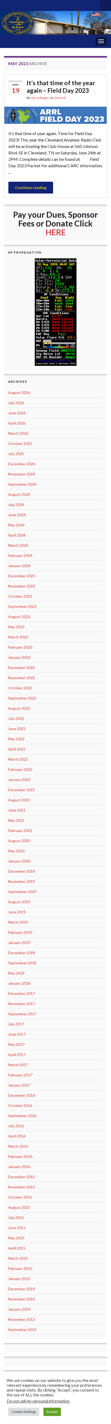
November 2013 (21, 1319)
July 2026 (16, 402)
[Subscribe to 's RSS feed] (6, 4)
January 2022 (19, 779)
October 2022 (20, 688)
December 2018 (21, 952)
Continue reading (30, 187)
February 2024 (20, 555)
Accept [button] (52, 1412)
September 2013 (22, 1329)
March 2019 (18, 922)
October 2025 (20, 443)
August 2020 (19, 840)
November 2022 (21, 677)
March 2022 (18, 759)
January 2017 (19, 1085)
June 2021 (17, 810)
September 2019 (22, 891)
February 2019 (20, 932)
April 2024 (16, 535)
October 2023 (20, 596)
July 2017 (16, 1024)
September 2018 (22, 963)
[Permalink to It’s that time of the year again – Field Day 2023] (55, 114)
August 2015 (19, 1207)
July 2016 (16, 1126)
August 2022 (19, 708)
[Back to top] (99, 1412)
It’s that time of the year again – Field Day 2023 (61, 86)
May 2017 (16, 1044)
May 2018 (16, 973)
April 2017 (16, 1054)
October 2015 (20, 1197)
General (60, 98)
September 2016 (22, 1115)
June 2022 (17, 728)
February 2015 (20, 1268)
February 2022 (20, 769)
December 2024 (21, 464)
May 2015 (16, 1238)
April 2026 (16, 423)
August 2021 (19, 800)
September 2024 (22, 484)
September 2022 (22, 698)
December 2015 (21, 1176)
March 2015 (18, 1258)
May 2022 (16, 739)
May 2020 (16, 851)
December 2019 (21, 871)
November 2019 (21, 881)
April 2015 (16, 1248)
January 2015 (19, 1278)
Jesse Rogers (40, 98)
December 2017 (21, 993)
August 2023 (19, 616)
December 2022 (21, 667)
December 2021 (21, 789)
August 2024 (19, 494)
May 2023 (16, 626)
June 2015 (17, 1227)
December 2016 (21, 1095)
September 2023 (22, 606)
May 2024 (16, 525)
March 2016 (18, 1146)
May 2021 (16, 820)
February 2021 (20, 830)
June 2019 (17, 912)
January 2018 (19, 983)
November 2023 (21, 586)
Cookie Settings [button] (23, 1412)
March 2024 (18, 545)
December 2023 (21, 576)
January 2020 (19, 861)
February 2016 (20, 1156)
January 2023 (19, 657)
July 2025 (16, 453)
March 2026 (18, 433)
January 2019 (19, 942)
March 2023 (18, 637)
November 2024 (21, 474)
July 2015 (16, 1217)
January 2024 (19, 565)
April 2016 (16, 1136)
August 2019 (19, 901)
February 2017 (20, 1075)
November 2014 (21, 1299)
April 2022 (16, 749)
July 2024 (16, 504)
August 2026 (19, 392)
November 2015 (21, 1187)
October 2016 (20, 1105)
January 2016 (19, 1166)
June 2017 (17, 1034)
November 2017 (21, 1003)
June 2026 (17, 413)
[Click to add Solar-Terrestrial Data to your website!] (56, 311)
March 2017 (18, 1064)
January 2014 (19, 1309)
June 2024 (17, 514)
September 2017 (22, 1014)
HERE (56, 232)
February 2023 (20, 647)
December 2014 (21, 1289)
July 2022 (16, 718)
